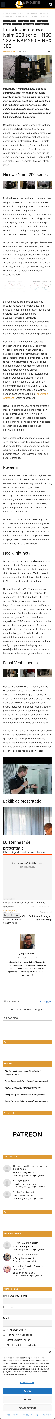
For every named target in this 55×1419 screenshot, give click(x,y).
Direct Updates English (18, 1339)
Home (5, 13)
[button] (50, 1351)
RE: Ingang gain (21, 1180)
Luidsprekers (42, 21)
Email (6, 1318)
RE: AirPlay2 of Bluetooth (25, 1242)
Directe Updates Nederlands (21, 1345)
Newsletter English (16, 1329)
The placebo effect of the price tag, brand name (31, 1167)
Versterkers (16, 13)
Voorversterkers (42, 24)
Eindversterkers (30, 13)
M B (7, 1087)
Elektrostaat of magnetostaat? (33, 1081)
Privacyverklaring (30, 1415)
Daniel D (22, 1275)
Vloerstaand (28, 24)
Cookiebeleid (12, 1415)
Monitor (7, 24)
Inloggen (46, 1001)
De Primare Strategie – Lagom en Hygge (40, 918)
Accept (28, 1391)
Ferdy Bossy (10, 1081)
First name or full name (15, 1295)
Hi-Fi (32, 21)
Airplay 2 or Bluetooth (24, 1191)
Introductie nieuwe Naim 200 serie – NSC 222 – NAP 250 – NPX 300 (27, 38)
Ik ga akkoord (11, 915)
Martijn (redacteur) (14, 1071)
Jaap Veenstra (9, 51)
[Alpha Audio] (27, 4)
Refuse (27, 1399)
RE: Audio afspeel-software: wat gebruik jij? (29, 1267)
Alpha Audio (7, 907)
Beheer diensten (27, 1382)
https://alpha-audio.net (27, 958)
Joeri (20, 1261)
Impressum (47, 1415)
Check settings (27, 1407)
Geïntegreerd (23, 21)
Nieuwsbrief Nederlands (19, 1334)
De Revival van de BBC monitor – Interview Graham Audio (14, 919)
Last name (8, 1307)
